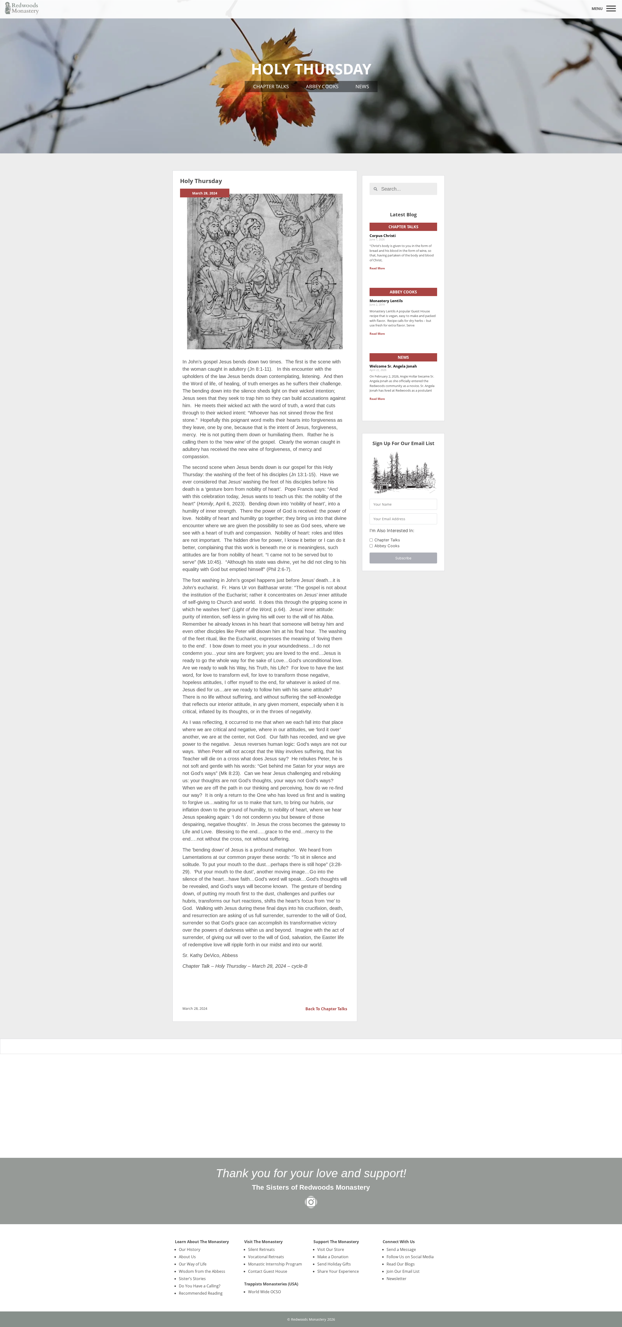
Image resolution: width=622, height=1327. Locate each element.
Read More (377, 268)
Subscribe (403, 558)
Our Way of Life (193, 1264)
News (362, 86)
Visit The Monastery (263, 1241)
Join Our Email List (403, 1271)
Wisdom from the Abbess (202, 1271)
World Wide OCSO (264, 1291)
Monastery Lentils (386, 300)
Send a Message (401, 1249)
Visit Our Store (330, 1249)
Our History (189, 1249)
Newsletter (396, 1278)
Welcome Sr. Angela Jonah (393, 366)
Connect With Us (399, 1241)
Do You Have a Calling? (199, 1286)
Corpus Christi (383, 235)
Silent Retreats (261, 1249)
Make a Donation (332, 1256)
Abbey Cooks (322, 86)
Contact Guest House (267, 1271)
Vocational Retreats (266, 1256)
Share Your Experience (338, 1271)
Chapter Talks (271, 86)
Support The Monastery (336, 1241)
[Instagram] (311, 1202)
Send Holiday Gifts (334, 1264)
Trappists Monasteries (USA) (271, 1284)
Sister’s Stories (192, 1278)
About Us (187, 1256)
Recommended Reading (201, 1293)
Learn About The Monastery (202, 1241)
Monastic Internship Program (275, 1264)
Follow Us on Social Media (410, 1256)
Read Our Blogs (401, 1264)
